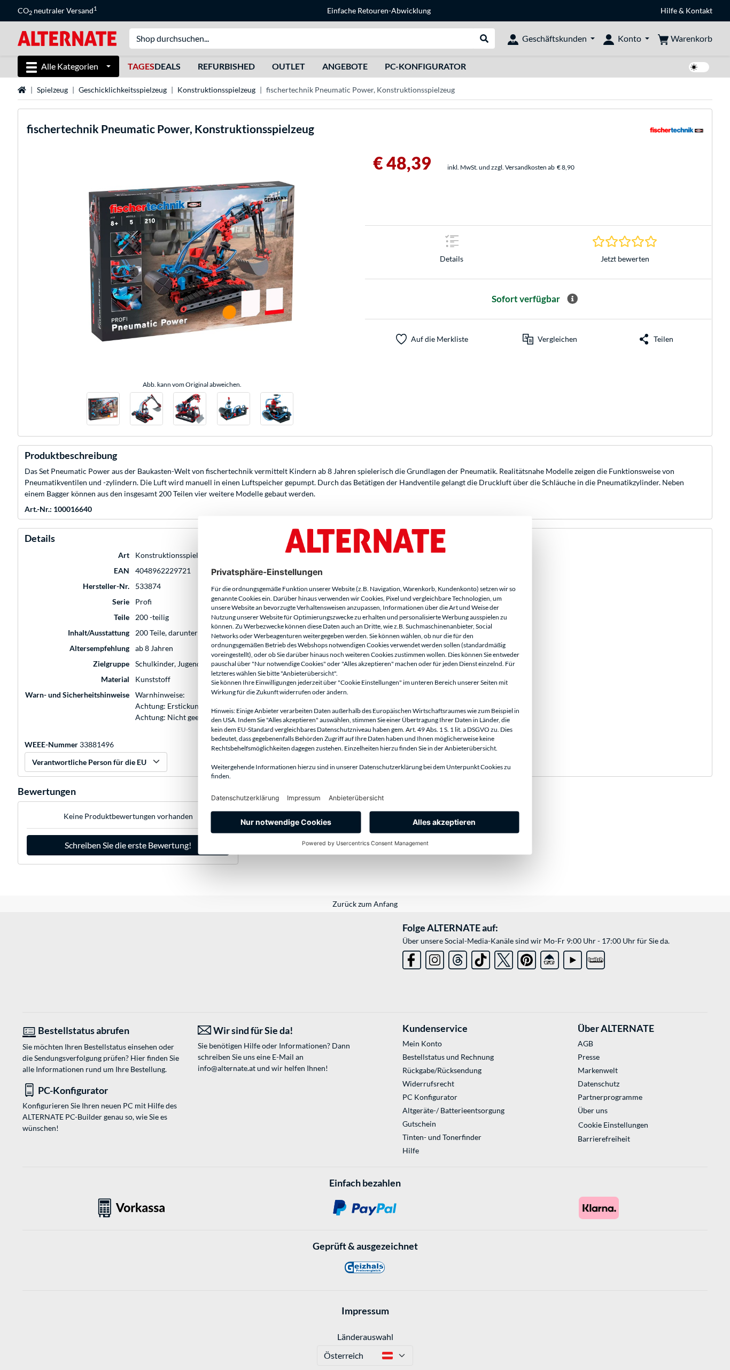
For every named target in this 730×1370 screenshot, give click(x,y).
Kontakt (699, 10)
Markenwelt (598, 1070)
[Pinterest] (526, 957)
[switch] (699, 67)
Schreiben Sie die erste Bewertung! (128, 845)
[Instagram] (434, 957)
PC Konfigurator (429, 1096)
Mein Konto (422, 1043)
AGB (585, 1043)
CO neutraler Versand (57, 10)
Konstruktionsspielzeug (216, 89)
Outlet (288, 66)
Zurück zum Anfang (365, 903)
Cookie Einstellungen (613, 1124)
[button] (550, 339)
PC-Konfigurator (425, 66)
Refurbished (226, 66)
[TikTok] (480, 957)
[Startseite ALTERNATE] (67, 38)
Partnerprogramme (610, 1096)
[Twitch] (595, 957)
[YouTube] (572, 957)
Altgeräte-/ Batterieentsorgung (453, 1110)
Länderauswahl (365, 1336)
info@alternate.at (226, 1068)
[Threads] (457, 957)
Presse (589, 1056)
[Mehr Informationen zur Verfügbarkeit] (572, 299)
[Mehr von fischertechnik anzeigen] (676, 133)
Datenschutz (598, 1083)
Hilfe (669, 10)
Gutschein (419, 1123)
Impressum (365, 1311)
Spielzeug (52, 89)
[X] (503, 957)
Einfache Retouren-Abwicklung (379, 10)
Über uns (593, 1110)
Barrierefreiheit (604, 1138)
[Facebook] (411, 957)
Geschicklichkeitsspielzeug (123, 89)
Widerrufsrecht (428, 1083)
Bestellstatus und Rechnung (448, 1056)
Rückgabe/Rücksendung (442, 1070)
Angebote (345, 66)
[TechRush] (549, 957)
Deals (154, 66)
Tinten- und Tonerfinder (442, 1137)
